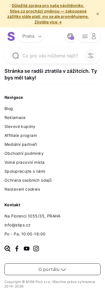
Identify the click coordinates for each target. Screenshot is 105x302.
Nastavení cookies (22, 189)
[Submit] (15, 55)
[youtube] (27, 249)
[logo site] (11, 36)
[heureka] (7, 249)
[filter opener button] (90, 55)
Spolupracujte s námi (24, 171)
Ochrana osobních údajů (28, 180)
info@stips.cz (17, 225)
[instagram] (36, 249)
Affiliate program (20, 135)
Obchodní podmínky (24, 153)
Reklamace (15, 117)
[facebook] (17, 249)
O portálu (49, 269)
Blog (8, 108)
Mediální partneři (20, 144)
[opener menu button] (89, 36)
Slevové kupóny (20, 126)
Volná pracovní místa (24, 162)
